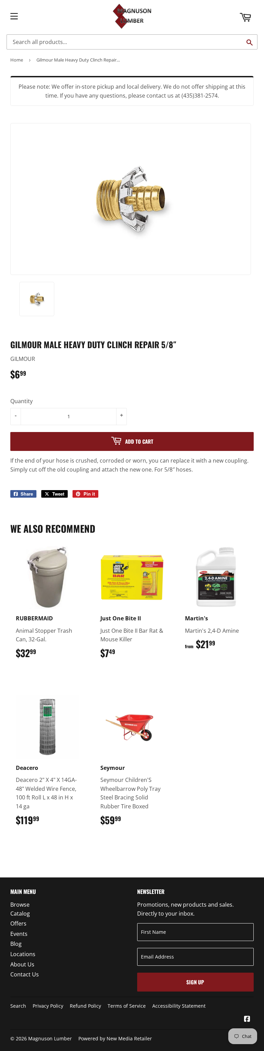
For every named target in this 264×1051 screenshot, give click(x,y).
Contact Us (24, 974)
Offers (18, 923)
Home (16, 60)
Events (19, 934)
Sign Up (195, 982)
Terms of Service (127, 1006)
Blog (16, 944)
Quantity (21, 401)
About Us (22, 964)
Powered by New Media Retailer (115, 1038)
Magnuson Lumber (50, 1038)
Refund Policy (85, 1006)
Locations (22, 954)
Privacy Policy (48, 1006)
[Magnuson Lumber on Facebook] (247, 1019)
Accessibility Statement (179, 1006)
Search (18, 1006)
